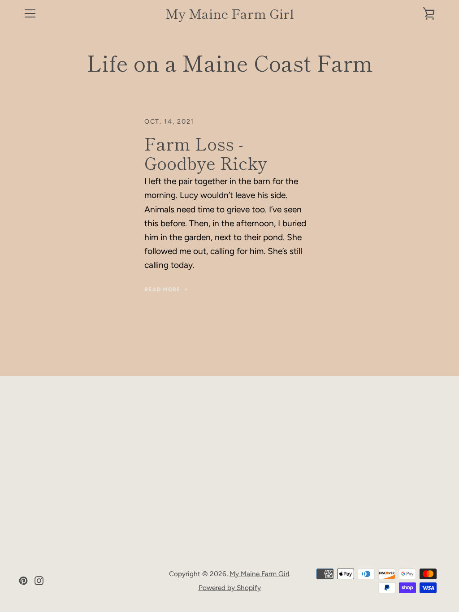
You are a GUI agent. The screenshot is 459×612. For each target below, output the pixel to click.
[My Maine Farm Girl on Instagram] (39, 580)
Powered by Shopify (230, 587)
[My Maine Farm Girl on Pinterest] (23, 580)
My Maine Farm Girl (229, 14)
